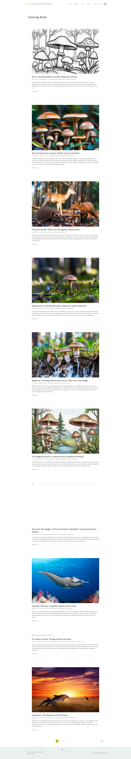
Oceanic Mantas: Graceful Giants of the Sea (54, 606)
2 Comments (35, 155)
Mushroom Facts (59, 383)
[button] (102, 4)
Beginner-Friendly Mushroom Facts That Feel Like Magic (60, 380)
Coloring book (61, 79)
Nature (67, 79)
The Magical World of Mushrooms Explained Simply (57, 456)
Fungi (59, 459)
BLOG (82, 4)
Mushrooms (71, 155)
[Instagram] (105, 4)
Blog (33, 79)
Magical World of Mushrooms (69, 459)
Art (48, 155)
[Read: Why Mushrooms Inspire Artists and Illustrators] (65, 127)
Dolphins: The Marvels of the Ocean (50, 715)
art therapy (42, 79)
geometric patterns (52, 534)
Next (103, 741)
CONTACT (96, 4)
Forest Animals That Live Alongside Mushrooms (56, 229)
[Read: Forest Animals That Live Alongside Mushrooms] (65, 203)
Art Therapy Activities (51, 79)
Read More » (35, 91)
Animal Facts (42, 641)
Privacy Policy (30, 753)
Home (28, 752)
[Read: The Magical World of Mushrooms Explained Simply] (65, 431)
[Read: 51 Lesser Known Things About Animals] (42, 635)
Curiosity (62, 641)
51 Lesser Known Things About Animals (51, 639)
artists (51, 155)
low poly (60, 534)
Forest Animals (56, 232)
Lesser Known (68, 641)
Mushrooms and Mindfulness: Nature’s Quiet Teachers (59, 306)
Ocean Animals (51, 608)
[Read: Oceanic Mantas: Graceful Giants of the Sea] (65, 580)
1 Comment (35, 383)
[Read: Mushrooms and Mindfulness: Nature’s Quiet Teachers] (65, 280)
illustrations (64, 155)
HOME (70, 4)
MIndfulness (58, 308)
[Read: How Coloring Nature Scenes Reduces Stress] (65, 51)
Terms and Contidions (37, 752)
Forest (56, 459)
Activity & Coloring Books (99, 753)
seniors (65, 534)
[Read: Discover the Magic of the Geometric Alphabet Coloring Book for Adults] (65, 504)
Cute (53, 717)
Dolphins (57, 717)
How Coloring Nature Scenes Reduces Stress (54, 77)
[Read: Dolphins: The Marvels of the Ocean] (65, 689)
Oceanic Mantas (60, 608)
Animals (41, 232)
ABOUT (76, 4)
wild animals (70, 534)
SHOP (88, 4)
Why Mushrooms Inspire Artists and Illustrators (56, 153)
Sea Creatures (68, 608)
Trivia (82, 641)
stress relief (73, 79)
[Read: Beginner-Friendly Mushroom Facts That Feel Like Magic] (65, 354)
